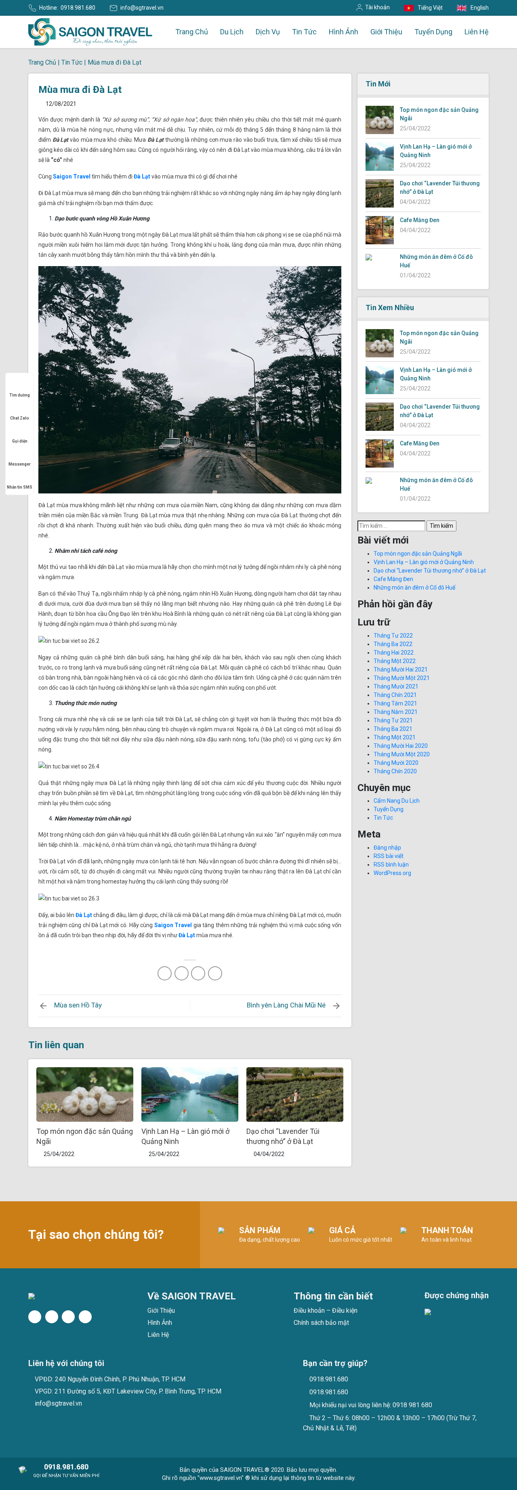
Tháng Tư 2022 (393, 635)
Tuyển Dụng (433, 31)
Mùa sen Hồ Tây (78, 1005)
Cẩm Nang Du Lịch (397, 800)
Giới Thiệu (386, 31)
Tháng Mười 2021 (396, 686)
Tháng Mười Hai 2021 (401, 669)
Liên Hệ (476, 31)
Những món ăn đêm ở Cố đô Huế (414, 587)
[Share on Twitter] (181, 973)
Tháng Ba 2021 (393, 729)
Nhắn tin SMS (19, 487)
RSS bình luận (391, 864)
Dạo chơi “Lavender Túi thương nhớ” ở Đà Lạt (430, 570)
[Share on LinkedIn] (215, 973)
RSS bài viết (389, 856)
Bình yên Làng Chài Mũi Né (286, 1005)
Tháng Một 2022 (395, 661)
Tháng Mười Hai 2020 (401, 746)
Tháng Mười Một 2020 (402, 754)
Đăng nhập (387, 847)
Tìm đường (19, 395)
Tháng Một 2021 (395, 737)
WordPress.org (392, 873)
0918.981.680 (78, 7)
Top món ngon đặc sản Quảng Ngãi (418, 553)
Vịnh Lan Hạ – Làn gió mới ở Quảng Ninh (424, 562)
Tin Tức (304, 31)
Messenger (19, 464)
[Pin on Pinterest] (198, 973)
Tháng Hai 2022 (394, 652)
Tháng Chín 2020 (395, 771)
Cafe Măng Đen (419, 220)
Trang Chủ (191, 31)
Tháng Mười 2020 (396, 763)
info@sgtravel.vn (142, 7)
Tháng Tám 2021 (395, 703)
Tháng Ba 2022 (393, 644)
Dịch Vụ (268, 31)
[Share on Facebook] (165, 973)
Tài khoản (377, 7)
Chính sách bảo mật (321, 1322)
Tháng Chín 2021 (395, 695)
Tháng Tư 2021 (393, 720)
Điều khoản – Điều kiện (325, 1310)
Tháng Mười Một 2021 (402, 678)
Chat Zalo (19, 418)
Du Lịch (232, 31)
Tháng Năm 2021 (396, 712)
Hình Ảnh (343, 31)
